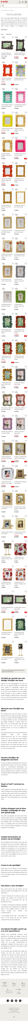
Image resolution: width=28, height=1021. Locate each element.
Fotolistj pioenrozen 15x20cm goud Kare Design (6, 207)
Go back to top (9, 671)
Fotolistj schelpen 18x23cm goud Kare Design (6, 155)
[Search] (3, 5)
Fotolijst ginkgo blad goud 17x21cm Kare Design (6, 384)
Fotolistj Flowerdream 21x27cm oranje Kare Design (6, 180)
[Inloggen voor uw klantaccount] (19, 2)
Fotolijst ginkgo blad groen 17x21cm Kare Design (6, 331)
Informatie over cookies (14, 1012)
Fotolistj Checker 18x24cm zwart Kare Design (19, 281)
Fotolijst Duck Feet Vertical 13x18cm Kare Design (19, 659)
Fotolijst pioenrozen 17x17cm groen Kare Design (19, 559)
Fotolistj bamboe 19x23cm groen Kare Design (19, 306)
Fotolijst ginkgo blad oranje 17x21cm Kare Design (6, 358)
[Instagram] (20, 1000)
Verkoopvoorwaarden (14, 1009)
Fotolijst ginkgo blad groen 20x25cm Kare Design (19, 634)
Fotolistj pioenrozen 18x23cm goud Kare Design (19, 180)
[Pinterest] (16, 1000)
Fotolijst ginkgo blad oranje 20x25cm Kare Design (19, 331)
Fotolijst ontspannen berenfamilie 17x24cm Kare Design (6, 54)
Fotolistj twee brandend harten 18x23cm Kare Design (7, 256)
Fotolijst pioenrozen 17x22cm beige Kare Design (6, 584)
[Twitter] (12, 1000)
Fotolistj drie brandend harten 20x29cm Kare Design (19, 256)
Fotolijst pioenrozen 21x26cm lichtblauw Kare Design (20, 584)
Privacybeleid (14, 1010)
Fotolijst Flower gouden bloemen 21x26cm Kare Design (20, 508)
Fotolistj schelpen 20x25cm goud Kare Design (19, 130)
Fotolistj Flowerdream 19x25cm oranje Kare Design (6, 80)
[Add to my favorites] (13, 37)
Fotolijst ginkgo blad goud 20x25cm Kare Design (19, 358)
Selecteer (9, 34)
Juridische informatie (14, 1008)
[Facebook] (8, 1000)
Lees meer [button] (4, 29)
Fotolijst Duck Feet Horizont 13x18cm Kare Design (6, 559)
